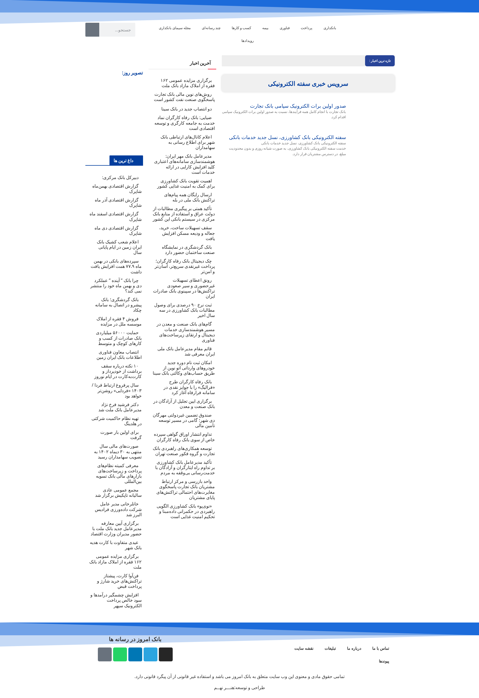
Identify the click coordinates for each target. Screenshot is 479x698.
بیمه (265, 27)
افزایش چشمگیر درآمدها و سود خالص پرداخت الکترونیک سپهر (116, 600)
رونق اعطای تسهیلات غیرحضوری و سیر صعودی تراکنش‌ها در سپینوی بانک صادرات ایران (184, 288)
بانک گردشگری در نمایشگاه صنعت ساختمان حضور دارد (188, 249)
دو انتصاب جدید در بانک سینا (186, 109)
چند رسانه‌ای (211, 27)
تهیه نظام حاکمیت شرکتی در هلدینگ (116, 421)
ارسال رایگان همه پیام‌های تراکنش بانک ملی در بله (189, 197)
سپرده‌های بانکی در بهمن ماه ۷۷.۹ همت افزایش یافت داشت (116, 266)
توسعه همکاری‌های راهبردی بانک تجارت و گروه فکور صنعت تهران (184, 451)
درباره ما (354, 648)
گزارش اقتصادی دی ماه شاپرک (118, 230)
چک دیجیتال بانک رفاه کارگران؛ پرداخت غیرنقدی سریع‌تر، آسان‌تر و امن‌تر (185, 266)
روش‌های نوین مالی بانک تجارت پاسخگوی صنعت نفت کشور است (184, 96)
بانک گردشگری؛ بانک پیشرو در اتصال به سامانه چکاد (118, 304)
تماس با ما (380, 648)
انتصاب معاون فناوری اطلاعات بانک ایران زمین (119, 354)
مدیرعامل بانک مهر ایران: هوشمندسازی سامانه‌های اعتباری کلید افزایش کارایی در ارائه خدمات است (184, 164)
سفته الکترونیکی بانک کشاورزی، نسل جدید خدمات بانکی (287, 137)
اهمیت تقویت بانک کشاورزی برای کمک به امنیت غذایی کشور (186, 183)
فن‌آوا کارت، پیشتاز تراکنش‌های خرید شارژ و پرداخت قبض (119, 581)
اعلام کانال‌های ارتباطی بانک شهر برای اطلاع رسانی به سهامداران (187, 142)
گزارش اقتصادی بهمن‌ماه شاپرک (117, 188)
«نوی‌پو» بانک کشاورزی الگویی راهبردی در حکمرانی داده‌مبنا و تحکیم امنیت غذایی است (186, 511)
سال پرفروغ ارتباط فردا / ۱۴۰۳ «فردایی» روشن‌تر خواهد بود (117, 390)
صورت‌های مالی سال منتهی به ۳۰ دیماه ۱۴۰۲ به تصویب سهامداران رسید (118, 451)
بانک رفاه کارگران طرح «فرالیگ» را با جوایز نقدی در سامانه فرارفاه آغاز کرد (189, 387)
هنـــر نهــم (224, 687)
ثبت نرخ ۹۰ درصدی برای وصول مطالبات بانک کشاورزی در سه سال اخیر (184, 310)
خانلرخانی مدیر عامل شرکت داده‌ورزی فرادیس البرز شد (118, 509)
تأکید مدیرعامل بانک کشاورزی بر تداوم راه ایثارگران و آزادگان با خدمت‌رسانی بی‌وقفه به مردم (185, 467)
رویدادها (247, 40)
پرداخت (306, 27)
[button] (90, 115)
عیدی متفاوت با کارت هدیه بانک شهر (116, 545)
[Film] (105, 654)
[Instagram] (166, 654)
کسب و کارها (241, 27)
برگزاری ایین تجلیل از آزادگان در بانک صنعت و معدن (184, 403)
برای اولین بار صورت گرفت (121, 434)
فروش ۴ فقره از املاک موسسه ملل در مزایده (119, 321)
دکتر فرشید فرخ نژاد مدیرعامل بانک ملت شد (120, 407)
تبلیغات (330, 648)
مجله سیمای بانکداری (175, 27)
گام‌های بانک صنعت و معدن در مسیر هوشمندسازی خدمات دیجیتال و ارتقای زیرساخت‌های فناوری (186, 332)
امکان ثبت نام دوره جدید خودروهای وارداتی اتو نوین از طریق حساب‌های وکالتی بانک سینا (184, 367)
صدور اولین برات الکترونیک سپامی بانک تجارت (298, 105)
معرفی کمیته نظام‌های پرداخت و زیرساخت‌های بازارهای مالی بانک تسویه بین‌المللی (119, 473)
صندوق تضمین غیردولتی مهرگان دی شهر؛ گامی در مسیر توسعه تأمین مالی (184, 420)
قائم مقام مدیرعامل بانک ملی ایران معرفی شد (186, 351)
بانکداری (329, 27)
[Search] (92, 30)
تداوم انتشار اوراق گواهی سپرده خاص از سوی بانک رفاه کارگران (184, 436)
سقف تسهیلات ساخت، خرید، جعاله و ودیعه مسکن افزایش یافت (187, 233)
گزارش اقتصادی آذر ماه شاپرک (118, 202)
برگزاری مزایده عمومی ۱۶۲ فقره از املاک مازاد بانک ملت (187, 83)
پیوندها (384, 661)
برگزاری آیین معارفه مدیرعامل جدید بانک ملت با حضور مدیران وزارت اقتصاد (116, 528)
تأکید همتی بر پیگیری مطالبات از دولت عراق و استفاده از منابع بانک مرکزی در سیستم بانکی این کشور (184, 213)
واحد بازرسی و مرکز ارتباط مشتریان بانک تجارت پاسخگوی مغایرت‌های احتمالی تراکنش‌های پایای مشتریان (185, 489)
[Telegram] (150, 654)
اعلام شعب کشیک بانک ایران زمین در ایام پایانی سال (119, 247)
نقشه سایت (304, 648)
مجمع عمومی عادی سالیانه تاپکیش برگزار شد (118, 492)
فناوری (285, 27)
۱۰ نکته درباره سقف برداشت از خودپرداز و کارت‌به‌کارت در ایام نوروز (118, 371)
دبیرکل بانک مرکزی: (120, 177)
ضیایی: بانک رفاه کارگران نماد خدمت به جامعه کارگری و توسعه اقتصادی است (184, 122)
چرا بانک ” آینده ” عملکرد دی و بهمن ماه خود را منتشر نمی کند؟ (116, 285)
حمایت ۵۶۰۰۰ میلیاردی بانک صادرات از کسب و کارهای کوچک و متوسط (119, 337)
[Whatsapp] (120, 654)
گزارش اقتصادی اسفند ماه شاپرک (116, 216)
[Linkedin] (135, 654)
